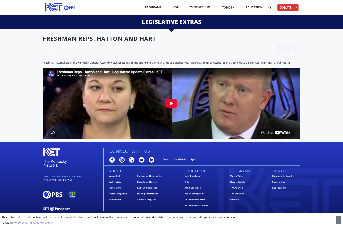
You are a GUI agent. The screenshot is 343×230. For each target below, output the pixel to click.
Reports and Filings (147, 181)
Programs (153, 7)
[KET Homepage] (53, 7)
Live (176, 7)
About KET (114, 176)
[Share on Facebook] (280, 48)
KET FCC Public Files (147, 187)
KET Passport (279, 187)
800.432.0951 (65, 180)
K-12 (187, 181)
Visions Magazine (118, 193)
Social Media (180, 159)
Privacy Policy (26, 223)
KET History (115, 181)
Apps (193, 159)
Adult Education (193, 187)
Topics (227, 7)
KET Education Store (195, 199)
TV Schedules (200, 7)
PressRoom (115, 199)
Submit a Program (146, 199)
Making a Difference (147, 193)
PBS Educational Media (196, 205)
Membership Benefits (283, 176)
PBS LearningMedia (195, 193)
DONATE (286, 7)
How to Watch (237, 181)
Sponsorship (278, 181)
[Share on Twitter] (288, 48)
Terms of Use (45, 223)
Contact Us (115, 187)
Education (254, 7)
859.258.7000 (49, 180)
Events (166, 159)
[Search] (269, 7)
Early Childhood (192, 176)
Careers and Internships (149, 176)
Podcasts (234, 199)
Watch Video (236, 176)
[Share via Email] (296, 48)
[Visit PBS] (69, 8)
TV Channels (236, 187)
